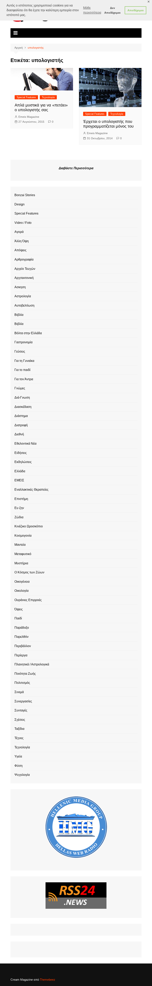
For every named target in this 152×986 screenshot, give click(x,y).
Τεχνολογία (48, 97)
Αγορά (19, 231)
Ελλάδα (19, 471)
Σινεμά (19, 692)
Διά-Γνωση (22, 397)
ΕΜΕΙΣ (19, 480)
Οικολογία (21, 590)
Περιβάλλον (22, 646)
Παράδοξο (21, 627)
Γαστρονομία (23, 342)
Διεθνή (19, 434)
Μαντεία (20, 544)
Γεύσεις (19, 351)
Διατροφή (21, 425)
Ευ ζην (19, 508)
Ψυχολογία (22, 774)
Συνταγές (20, 710)
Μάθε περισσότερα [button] (92, 10)
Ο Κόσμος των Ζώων (29, 572)
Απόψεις (20, 250)
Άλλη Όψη (21, 241)
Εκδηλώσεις (23, 462)
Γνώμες (19, 388)
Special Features (26, 97)
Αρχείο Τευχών (24, 268)
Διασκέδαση (22, 406)
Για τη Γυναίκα (24, 360)
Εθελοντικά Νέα (25, 443)
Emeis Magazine (28, 116)
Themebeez (47, 979)
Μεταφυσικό (22, 554)
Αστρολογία (22, 296)
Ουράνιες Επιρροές (28, 600)
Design (19, 204)
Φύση (18, 765)
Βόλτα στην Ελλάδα (28, 333)
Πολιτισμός (22, 682)
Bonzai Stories (24, 195)
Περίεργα (20, 655)
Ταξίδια (19, 728)
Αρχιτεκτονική (24, 277)
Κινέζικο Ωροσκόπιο (28, 526)
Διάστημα (21, 416)
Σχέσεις (19, 719)
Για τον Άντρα (23, 379)
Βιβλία (18, 314)
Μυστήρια (21, 563)
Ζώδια (18, 517)
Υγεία (18, 756)
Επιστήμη (21, 499)
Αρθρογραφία (23, 259)
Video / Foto (22, 222)
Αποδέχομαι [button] (135, 10)
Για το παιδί (22, 370)
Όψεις (18, 609)
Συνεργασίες (23, 701)
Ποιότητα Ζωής (25, 673)
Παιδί (18, 618)
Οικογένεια (21, 581)
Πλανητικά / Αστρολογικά (31, 664)
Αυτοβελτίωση (24, 305)
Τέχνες (19, 738)
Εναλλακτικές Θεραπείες (31, 489)
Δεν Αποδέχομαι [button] (112, 10)
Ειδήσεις (20, 452)
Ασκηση (20, 287)
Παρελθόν (21, 636)
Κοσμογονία (22, 535)
